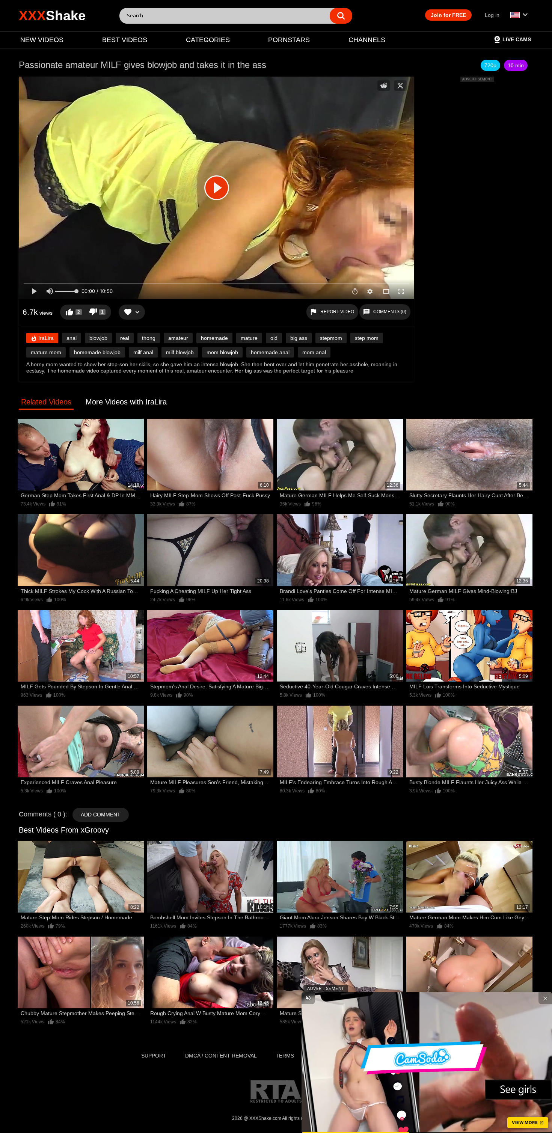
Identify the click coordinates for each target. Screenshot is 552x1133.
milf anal (143, 352)
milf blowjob (180, 352)
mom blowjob (222, 352)
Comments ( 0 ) (42, 814)
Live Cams (516, 39)
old (274, 338)
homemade (214, 338)
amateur (178, 338)
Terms (285, 1056)
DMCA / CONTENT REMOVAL (221, 1056)
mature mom (46, 352)
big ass (298, 338)
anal (71, 338)
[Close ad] (545, 998)
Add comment (101, 815)
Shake (52, 15)
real (124, 338)
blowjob (98, 338)
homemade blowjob (97, 352)
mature (249, 338)
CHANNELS (366, 40)
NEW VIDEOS (41, 40)
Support (153, 1056)
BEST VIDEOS (124, 40)
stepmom (331, 338)
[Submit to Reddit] (383, 85)
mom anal (314, 352)
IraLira (45, 338)
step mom (367, 338)
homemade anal (270, 352)
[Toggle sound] (308, 998)
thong (148, 338)
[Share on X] (400, 85)
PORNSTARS (289, 40)
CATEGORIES (208, 40)
